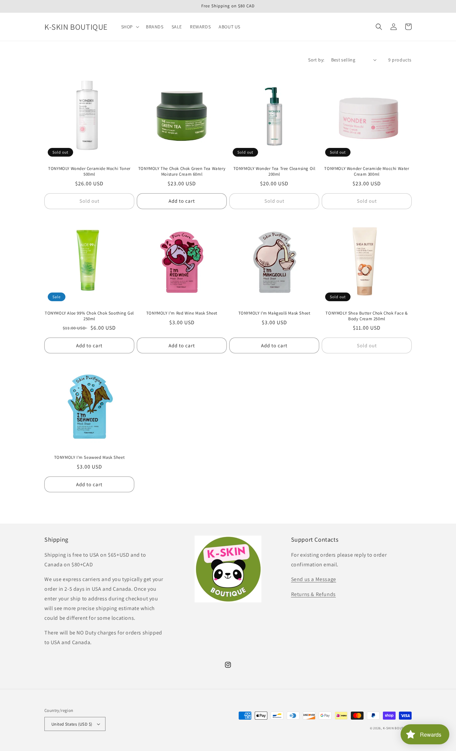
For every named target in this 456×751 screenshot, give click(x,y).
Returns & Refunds (313, 594)
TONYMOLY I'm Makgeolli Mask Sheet (274, 313)
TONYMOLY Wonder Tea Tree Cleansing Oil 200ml (274, 171)
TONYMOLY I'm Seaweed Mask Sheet (89, 457)
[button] (129, 27)
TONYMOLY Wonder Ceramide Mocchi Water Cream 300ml (366, 171)
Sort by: (316, 60)
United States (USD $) (71, 724)
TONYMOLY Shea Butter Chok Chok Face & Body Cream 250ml (366, 316)
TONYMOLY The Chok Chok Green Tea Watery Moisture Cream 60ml (181, 171)
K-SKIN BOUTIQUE (397, 728)
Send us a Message (313, 579)
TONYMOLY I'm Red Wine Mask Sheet (181, 313)
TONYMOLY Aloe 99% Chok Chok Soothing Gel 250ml (89, 316)
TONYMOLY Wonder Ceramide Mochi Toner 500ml (89, 171)
